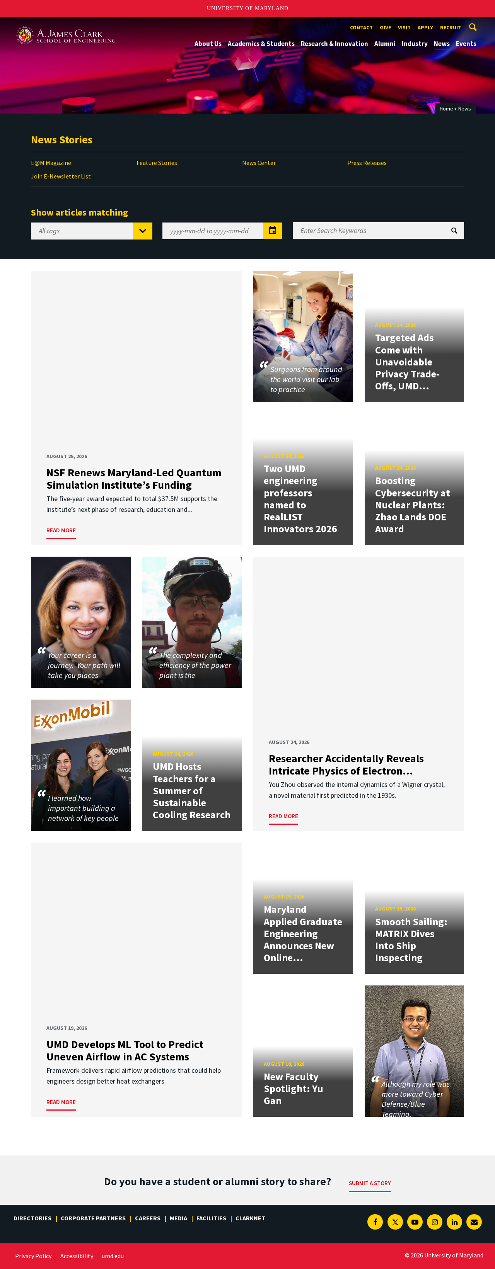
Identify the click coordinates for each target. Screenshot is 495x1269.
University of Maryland (247, 8)
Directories (32, 1218)
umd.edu (113, 1256)
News (442, 43)
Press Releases (367, 162)
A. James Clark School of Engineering (65, 24)
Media (178, 1218)
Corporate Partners (93, 1218)
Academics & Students (261, 43)
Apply (425, 27)
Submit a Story (370, 1183)
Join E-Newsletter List (61, 176)
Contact (361, 27)
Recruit (450, 27)
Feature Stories (157, 162)
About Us (208, 43)
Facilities (211, 1218)
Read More (61, 530)
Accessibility (76, 1256)
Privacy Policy (33, 1256)
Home (446, 108)
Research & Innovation (334, 43)
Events (466, 43)
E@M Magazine (51, 162)
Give (385, 27)
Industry (415, 43)
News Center (259, 162)
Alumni (385, 43)
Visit (404, 27)
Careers (147, 1218)
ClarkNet (250, 1218)
